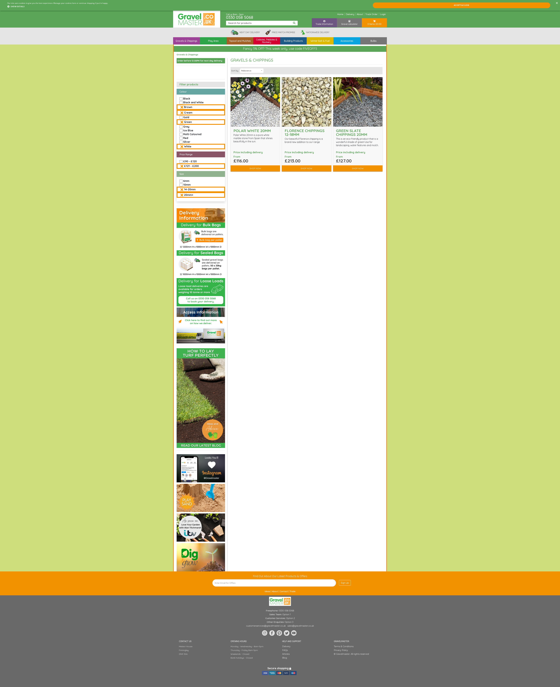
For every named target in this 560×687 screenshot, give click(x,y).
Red (185, 138)
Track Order (371, 14)
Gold (186, 117)
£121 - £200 (191, 166)
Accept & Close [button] (461, 5)
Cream (188, 112)
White (187, 146)
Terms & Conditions (344, 646)
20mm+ (188, 195)
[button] (57, 6)
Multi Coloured (192, 134)
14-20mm (190, 189)
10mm (187, 184)
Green (188, 122)
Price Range (186, 154)
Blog (284, 657)
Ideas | (268, 591)
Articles (286, 654)
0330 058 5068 (239, 17)
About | (276, 591)
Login (383, 14)
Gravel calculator (349, 24)
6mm (186, 181)
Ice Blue (188, 130)
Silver (186, 141)
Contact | (285, 591)
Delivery (350, 14)
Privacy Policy (341, 650)
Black (186, 98)
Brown (188, 107)
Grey (186, 126)
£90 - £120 (190, 161)
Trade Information (324, 24)
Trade (292, 591)
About (360, 14)
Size (182, 174)
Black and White (193, 102)
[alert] (280, 5)
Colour (183, 91)
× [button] (557, 3)
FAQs (285, 650)
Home (340, 14)
